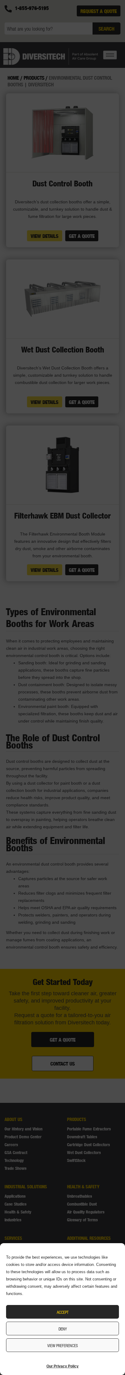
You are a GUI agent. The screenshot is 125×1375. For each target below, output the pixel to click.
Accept (63, 1312)
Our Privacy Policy (62, 1366)
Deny (63, 1328)
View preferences (62, 1345)
